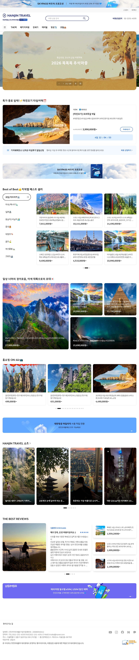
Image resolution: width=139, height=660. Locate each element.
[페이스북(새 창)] (122, 632)
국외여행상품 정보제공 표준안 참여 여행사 (129, 642)
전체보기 (80, 83)
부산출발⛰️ (10, 248)
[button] (59, 408)
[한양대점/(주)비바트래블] (17, 15)
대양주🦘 (9, 234)
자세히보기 (126, 129)
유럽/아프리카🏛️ (12, 197)
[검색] (84, 18)
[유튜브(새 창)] (110, 632)
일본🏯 (8, 211)
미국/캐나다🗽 (11, 204)
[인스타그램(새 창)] (116, 632)
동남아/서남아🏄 (12, 219)
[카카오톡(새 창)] (134, 632)
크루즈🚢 (9, 256)
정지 (76, 83)
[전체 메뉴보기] (5, 27)
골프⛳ (8, 241)
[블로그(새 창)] (128, 632)
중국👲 (8, 226)
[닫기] (134, 3)
